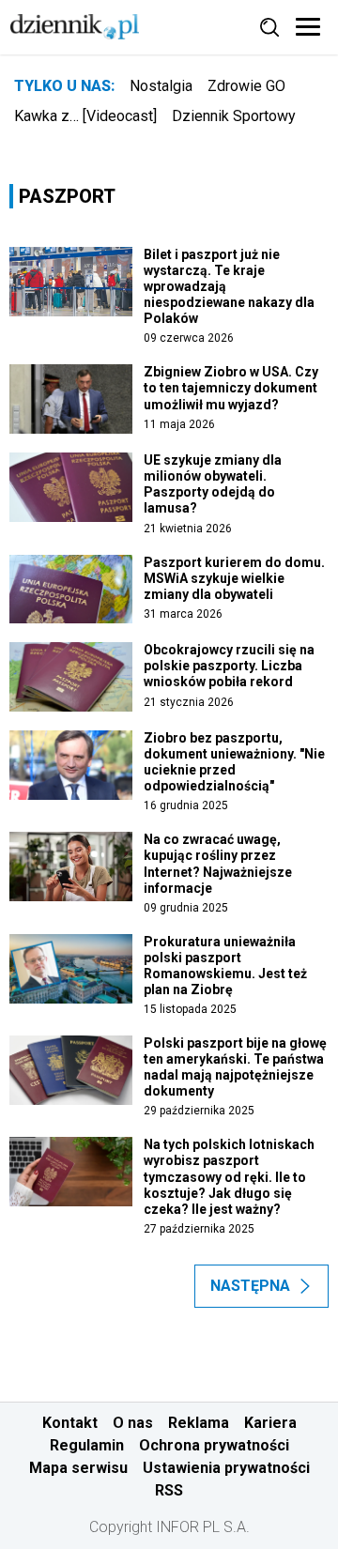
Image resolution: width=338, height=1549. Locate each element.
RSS (169, 1490)
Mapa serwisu (78, 1468)
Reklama (198, 1423)
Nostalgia (161, 86)
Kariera (270, 1423)
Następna (250, 1286)
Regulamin (87, 1445)
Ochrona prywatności (214, 1445)
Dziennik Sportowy (234, 116)
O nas (133, 1423)
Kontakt (70, 1423)
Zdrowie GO (246, 86)
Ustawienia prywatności (226, 1468)
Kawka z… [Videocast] (85, 116)
